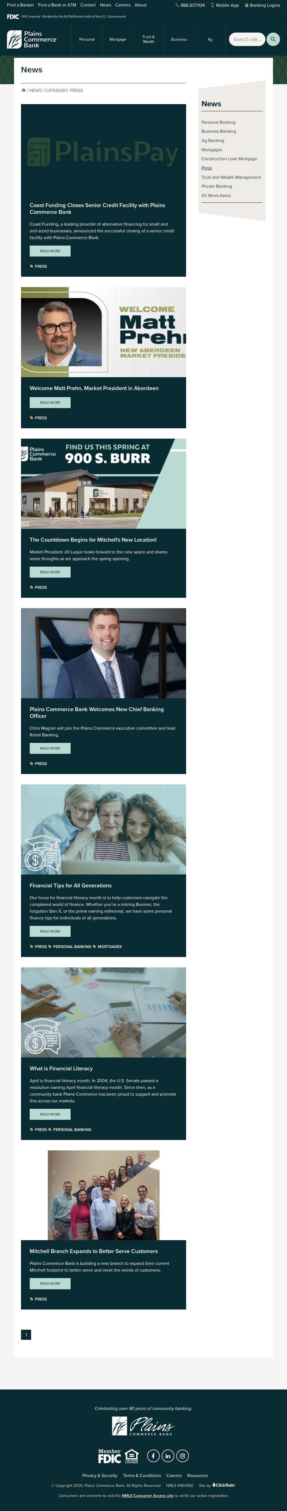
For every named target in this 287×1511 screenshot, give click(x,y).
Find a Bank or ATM (57, 5)
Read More (50, 251)
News (105, 5)
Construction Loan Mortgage (229, 158)
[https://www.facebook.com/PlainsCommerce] (153, 1456)
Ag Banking (213, 140)
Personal (86, 39)
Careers (122, 5)
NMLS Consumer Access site (148, 1496)
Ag (210, 39)
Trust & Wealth (148, 39)
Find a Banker (20, 5)
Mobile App (227, 5)
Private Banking (217, 186)
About (141, 5)
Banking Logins (265, 5)
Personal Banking (72, 947)
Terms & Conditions (142, 1475)
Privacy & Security (99, 1475)
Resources (197, 1475)
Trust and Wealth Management (231, 177)
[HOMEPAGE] (23, 90)
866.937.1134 (193, 5)
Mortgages (110, 947)
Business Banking (219, 131)
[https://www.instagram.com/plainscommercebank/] (182, 1456)
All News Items (216, 195)
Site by (205, 1486)
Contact (88, 5)
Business (179, 39)
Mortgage (118, 39)
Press (41, 266)
